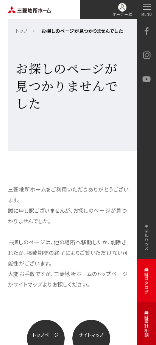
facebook (146, 31)
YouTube (146, 79)
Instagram (146, 55)
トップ (21, 31)
